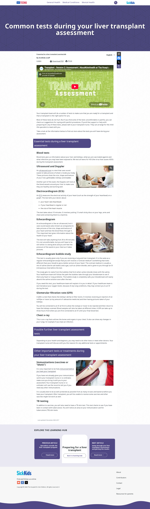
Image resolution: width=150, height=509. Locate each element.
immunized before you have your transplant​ (55, 370)
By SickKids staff (43, 58)
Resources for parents (124, 494)
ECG (40, 195)
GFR (39, 297)
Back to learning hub (74, 456)
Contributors (121, 477)
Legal (118, 488)
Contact (119, 483)
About (118, 472)
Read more (50, 455)
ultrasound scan (45, 170)
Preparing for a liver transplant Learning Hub (51, 54)
